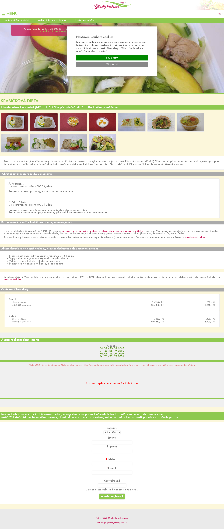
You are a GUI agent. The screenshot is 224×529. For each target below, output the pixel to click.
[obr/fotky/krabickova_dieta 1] (14, 122)
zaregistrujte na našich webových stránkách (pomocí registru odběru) (103, 231)
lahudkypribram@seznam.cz (56, 31)
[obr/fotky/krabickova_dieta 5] (132, 122)
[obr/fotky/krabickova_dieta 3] (73, 122)
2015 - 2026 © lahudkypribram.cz (112, 518)
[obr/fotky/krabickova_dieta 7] (190, 122)
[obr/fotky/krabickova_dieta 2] (44, 122)
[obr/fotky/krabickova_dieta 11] (102, 143)
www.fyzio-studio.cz (196, 237)
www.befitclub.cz (13, 279)
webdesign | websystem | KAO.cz (112, 523)
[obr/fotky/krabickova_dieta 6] (161, 122)
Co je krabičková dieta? (17, 20)
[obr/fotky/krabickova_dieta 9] (44, 143)
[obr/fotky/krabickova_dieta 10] (73, 143)
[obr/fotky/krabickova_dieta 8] (14, 143)
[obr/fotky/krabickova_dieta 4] (102, 122)
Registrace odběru (84, 20)
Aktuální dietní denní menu (52, 20)
